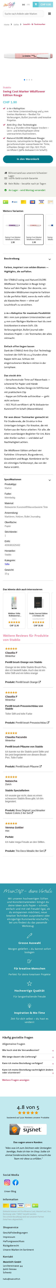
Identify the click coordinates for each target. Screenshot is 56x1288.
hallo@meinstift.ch (11, 1279)
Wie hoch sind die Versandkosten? (20, 1050)
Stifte (16, 25)
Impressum (9, 1237)
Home (6, 25)
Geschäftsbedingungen (15, 1233)
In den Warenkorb (28, 159)
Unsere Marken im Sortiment (18, 1250)
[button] (24, 79)
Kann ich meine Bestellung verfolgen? (22, 1063)
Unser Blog (10, 1191)
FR (28, 5)
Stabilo (7, 88)
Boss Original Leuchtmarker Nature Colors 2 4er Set (25, 811)
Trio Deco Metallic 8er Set (29, 851)
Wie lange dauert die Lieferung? (19, 1057)
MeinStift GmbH (12, 1262)
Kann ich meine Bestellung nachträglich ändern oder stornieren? (27, 1071)
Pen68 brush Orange (27, 682)
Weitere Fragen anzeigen (15, 1080)
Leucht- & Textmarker (34, 24)
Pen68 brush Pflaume (27, 766)
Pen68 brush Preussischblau (31, 722)
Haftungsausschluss (13, 1241)
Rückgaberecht (11, 1246)
